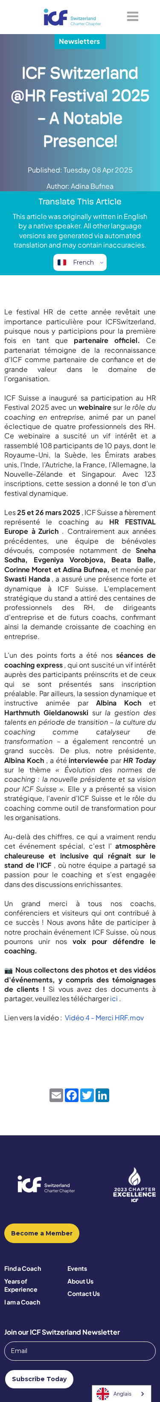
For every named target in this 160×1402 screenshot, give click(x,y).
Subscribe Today (39, 1379)
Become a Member (42, 1233)
